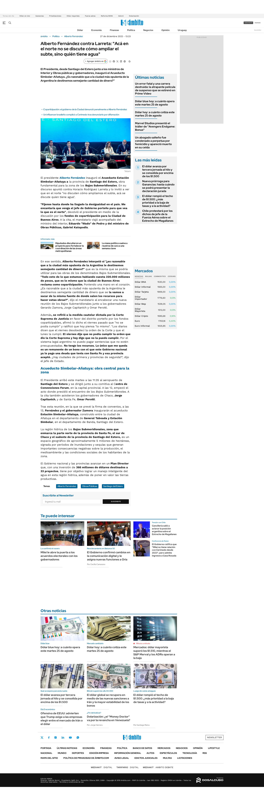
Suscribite (116, 501)
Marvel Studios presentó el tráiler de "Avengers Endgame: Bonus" (155, 126)
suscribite (248, 22)
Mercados (164, 748)
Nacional (46, 753)
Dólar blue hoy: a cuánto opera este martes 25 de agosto (154, 102)
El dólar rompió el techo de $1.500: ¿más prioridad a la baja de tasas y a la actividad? (157, 201)
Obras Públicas (89, 486)
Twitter (42, 737)
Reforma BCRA (107, 16)
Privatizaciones (55, 16)
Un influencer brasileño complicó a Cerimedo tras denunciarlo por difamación (81, 114)
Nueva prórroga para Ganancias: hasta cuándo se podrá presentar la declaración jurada (158, 186)
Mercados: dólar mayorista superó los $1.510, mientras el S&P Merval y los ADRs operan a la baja (154, 652)
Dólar (80, 30)
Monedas (139, 276)
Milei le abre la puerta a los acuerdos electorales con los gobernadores (59, 556)
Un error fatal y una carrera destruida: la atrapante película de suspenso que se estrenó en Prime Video (155, 88)
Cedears (172, 276)
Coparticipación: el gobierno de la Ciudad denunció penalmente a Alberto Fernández (85, 109)
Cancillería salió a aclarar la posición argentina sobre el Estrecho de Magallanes (164, 530)
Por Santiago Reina (141, 725)
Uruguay (182, 30)
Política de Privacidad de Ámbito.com (86, 758)
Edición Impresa (99, 753)
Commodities (160, 276)
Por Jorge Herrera (94, 725)
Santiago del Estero (113, 486)
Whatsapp (78, 737)
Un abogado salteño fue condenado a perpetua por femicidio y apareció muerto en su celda (153, 142)
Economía (96, 30)
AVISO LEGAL (121, 758)
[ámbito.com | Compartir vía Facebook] (114, 61)
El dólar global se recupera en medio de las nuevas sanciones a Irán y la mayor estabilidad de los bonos (108, 700)
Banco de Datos (142, 748)
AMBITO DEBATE (158, 767)
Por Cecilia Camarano (96, 564)
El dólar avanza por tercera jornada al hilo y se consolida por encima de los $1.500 (157, 171)
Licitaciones (184, 758)
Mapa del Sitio (49, 758)
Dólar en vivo (25, 16)
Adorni (120, 16)
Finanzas (114, 30)
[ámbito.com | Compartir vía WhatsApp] (110, 61)
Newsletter (257, 30)
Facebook (49, 737)
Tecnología (189, 753)
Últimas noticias (67, 748)
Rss (205, 753)
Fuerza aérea (90, 16)
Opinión (165, 30)
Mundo (62, 753)
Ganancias (39, 16)
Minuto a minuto (143, 643)
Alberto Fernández (73, 36)
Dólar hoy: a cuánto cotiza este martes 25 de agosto (155, 113)
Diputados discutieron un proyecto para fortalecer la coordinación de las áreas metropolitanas (69, 247)
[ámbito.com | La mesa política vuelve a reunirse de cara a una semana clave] (93, 245)
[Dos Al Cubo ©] (209, 780)
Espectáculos (168, 753)
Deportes (78, 753)
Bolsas (148, 276)
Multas (167, 758)
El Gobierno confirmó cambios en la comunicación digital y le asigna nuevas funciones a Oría (108, 556)
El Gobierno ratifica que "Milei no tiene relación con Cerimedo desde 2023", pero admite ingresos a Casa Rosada (164, 550)
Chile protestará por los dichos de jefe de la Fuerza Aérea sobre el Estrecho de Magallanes (157, 216)
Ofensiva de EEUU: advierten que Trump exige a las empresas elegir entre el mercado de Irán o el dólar (62, 719)
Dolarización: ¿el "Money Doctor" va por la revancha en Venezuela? (108, 718)
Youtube (70, 738)
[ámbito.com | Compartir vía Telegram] (124, 61)
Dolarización (134, 16)
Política (131, 30)
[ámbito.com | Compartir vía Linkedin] (121, 61)
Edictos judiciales (145, 758)
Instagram (55, 737)
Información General (127, 753)
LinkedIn (63, 737)
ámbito (44, 36)
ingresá (258, 22)
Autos (150, 753)
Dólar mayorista (73, 16)
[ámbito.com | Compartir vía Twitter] (117, 61)
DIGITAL (101, 767)
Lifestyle (214, 748)
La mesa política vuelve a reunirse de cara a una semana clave (114, 246)
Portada (46, 748)
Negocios (148, 30)
